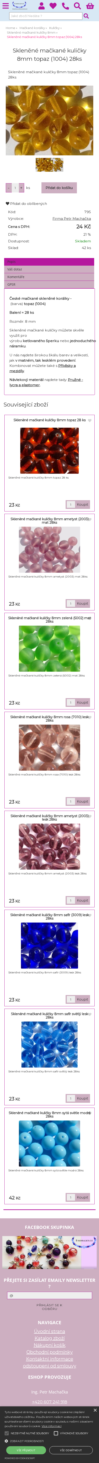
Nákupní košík (50, 1345)
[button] (49, 1441)
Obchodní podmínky (49, 1352)
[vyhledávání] (80, 7)
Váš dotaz (14, 269)
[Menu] (5, 6)
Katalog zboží (50, 1338)
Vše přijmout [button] (26, 1450)
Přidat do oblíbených (28, 203)
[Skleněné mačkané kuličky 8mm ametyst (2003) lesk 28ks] (49, 847)
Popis (11, 261)
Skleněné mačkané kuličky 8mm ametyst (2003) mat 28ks (50, 521)
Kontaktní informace (49, 1359)
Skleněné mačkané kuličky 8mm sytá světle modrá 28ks (49, 1114)
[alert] (49, 1434)
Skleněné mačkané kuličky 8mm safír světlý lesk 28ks (49, 1015)
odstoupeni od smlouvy (49, 1366)
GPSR (11, 284)
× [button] (95, 1410)
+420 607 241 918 (49, 1402)
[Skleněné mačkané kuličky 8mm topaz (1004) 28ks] (49, 120)
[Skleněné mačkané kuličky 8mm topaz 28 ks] (49, 451)
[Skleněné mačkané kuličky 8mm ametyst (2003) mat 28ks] (49, 550)
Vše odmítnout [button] (71, 1450)
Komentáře (15, 277)
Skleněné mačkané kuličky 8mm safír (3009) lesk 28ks (49, 916)
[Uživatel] (56, 7)
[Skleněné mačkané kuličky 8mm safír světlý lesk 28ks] (49, 1045)
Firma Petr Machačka (71, 218)
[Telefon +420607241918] (68, 10)
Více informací (51, 1426)
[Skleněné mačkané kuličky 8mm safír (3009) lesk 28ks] (49, 946)
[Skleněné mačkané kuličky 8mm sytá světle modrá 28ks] (49, 1143)
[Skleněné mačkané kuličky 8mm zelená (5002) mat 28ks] (49, 649)
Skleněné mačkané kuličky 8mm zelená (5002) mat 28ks (49, 620)
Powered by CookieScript (20, 1458)
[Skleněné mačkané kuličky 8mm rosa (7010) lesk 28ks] (49, 748)
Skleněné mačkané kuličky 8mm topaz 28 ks (50, 420)
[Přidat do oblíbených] (89, 421)
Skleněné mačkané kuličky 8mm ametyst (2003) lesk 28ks (50, 817)
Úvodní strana (49, 1331)
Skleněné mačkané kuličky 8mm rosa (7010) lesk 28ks (49, 719)
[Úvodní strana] (19, 6)
